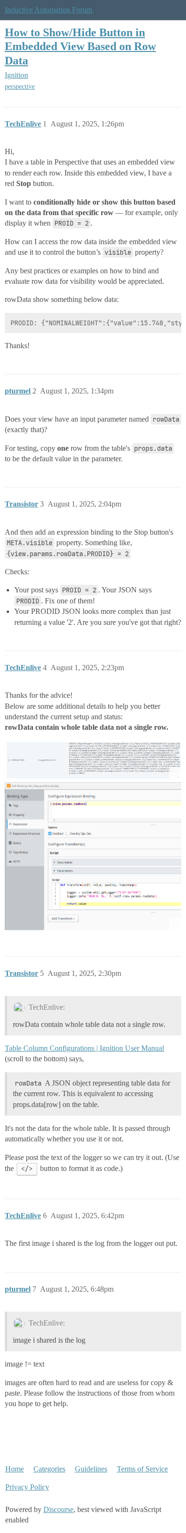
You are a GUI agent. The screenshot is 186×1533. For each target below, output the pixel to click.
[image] (93, 760)
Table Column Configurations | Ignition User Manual (84, 1048)
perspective (20, 86)
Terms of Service (142, 1469)
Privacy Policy (27, 1487)
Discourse (58, 1509)
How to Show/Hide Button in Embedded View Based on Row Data (80, 46)
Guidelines (91, 1469)
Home (14, 1469)
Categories (49, 1469)
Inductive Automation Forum (48, 10)
